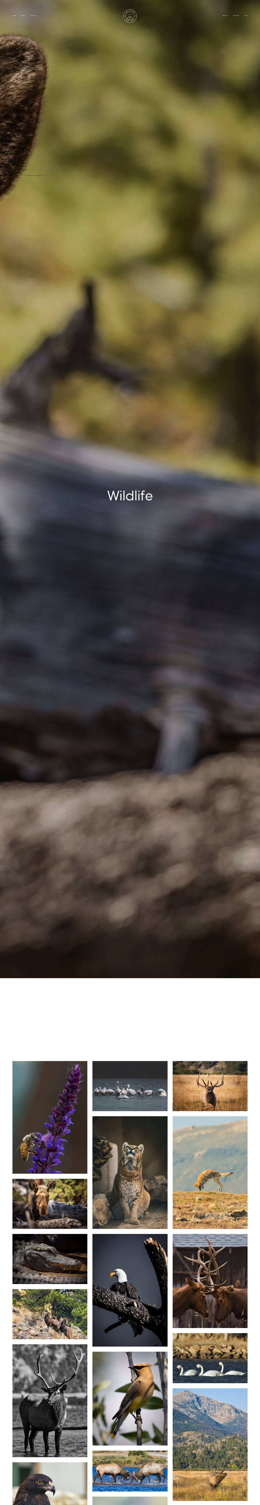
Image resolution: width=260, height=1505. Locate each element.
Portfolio (33, 15)
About (23, 15)
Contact (236, 15)
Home (14, 15)
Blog (246, 15)
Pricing (225, 15)
